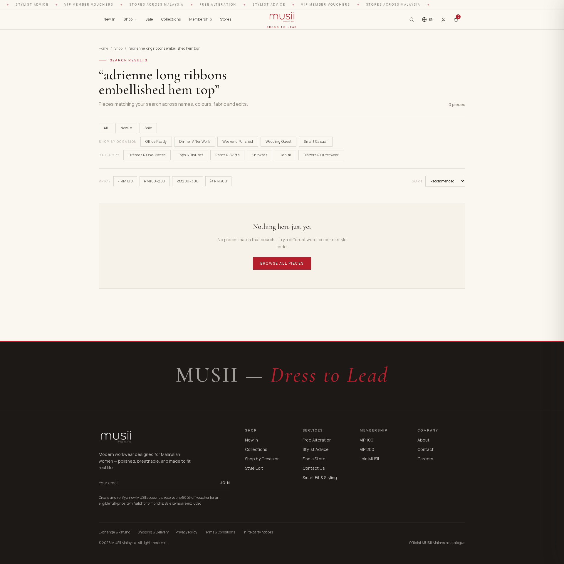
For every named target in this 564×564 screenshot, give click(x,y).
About (423, 440)
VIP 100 (366, 440)
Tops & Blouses (190, 154)
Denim (285, 154)
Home (103, 48)
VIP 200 (367, 449)
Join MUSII (369, 458)
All (106, 127)
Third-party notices (257, 532)
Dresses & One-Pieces (147, 154)
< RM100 (125, 181)
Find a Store (314, 458)
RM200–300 (188, 181)
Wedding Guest (278, 141)
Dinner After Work (194, 141)
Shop (128, 19)
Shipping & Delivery (153, 532)
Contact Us (314, 468)
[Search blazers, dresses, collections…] (411, 19)
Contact (425, 449)
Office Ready (156, 141)
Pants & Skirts (227, 154)
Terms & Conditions (219, 532)
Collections (171, 19)
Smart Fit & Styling (320, 477)
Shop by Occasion (262, 458)
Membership (200, 19)
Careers (425, 458)
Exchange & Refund (114, 532)
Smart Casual (316, 141)
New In (109, 19)
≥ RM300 (218, 181)
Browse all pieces (282, 263)
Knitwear (259, 154)
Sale (149, 19)
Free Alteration (317, 440)
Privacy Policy (186, 532)
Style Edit (254, 468)
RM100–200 (154, 181)
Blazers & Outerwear (321, 154)
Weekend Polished (237, 141)
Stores (225, 19)
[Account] (443, 19)
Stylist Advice (316, 449)
